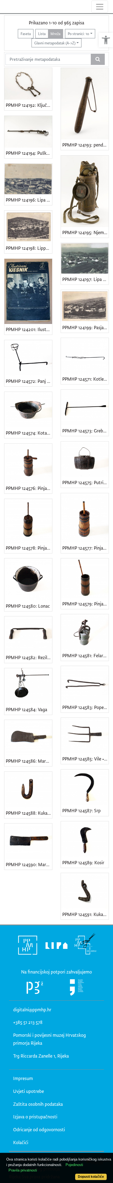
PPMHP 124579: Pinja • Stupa (85, 604)
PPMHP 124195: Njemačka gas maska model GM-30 (85, 232)
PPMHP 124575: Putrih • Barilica (85, 482)
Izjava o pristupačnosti (35, 1116)
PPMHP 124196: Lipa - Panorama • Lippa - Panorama (29, 200)
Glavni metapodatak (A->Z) (54, 42)
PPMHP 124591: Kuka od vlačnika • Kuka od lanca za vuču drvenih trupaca (85, 914)
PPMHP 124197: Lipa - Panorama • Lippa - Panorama (85, 279)
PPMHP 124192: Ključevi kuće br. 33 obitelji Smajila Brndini (29, 105)
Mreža (55, 33)
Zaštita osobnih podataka (38, 1104)
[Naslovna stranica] (5, 6)
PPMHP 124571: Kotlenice (85, 379)
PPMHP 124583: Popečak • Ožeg (85, 707)
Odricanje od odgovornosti (39, 1129)
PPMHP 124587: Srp (81, 810)
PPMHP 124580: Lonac (28, 606)
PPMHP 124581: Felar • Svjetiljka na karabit (85, 655)
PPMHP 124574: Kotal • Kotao (29, 433)
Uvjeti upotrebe (28, 1091)
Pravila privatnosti (23, 1170)
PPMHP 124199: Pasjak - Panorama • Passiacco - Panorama (85, 327)
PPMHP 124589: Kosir (83, 862)
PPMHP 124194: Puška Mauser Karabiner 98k (29, 153)
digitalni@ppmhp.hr (32, 1009)
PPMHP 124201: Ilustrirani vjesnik (29, 329)
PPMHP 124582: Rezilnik (29, 657)
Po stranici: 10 (78, 33)
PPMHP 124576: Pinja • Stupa (29, 488)
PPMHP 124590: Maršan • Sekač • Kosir (29, 864)
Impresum (23, 1078)
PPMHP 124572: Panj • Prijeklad (29, 381)
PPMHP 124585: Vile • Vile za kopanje (85, 759)
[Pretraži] (98, 59)
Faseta (26, 33)
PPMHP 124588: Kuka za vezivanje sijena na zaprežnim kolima (29, 813)
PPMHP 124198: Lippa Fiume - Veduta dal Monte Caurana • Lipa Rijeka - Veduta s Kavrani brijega (29, 248)
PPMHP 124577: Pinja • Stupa (85, 548)
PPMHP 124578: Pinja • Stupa (29, 548)
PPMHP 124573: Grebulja (85, 430)
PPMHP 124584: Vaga (26, 709)
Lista (42, 33)
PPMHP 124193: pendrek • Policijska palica (85, 145)
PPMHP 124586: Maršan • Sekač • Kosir (29, 761)
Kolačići (20, 1142)
